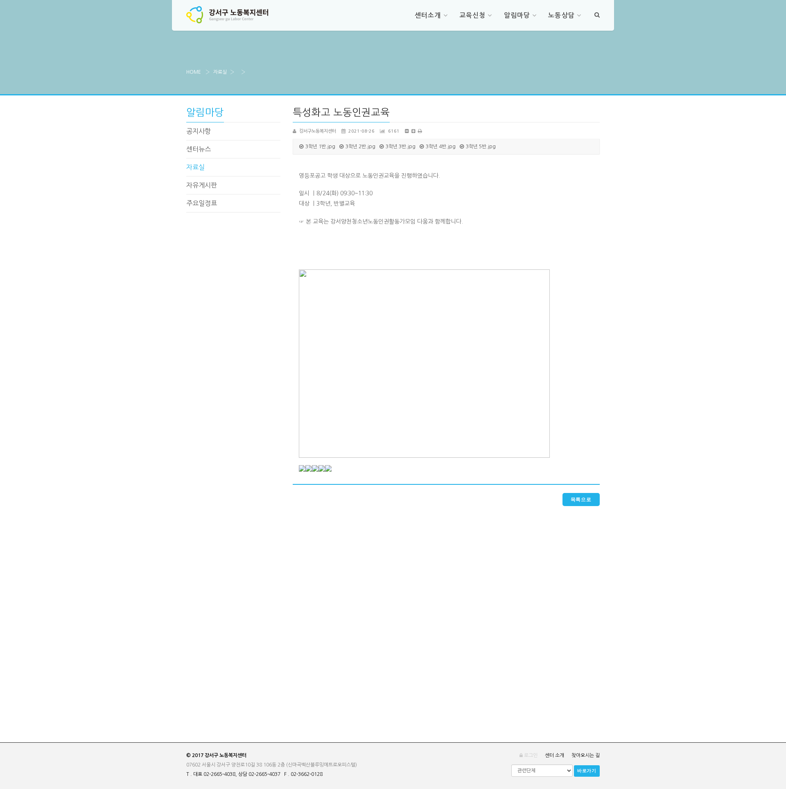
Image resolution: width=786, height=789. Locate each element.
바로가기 (586, 770)
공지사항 (198, 131)
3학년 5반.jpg (481, 146)
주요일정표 (201, 203)
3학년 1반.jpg (320, 146)
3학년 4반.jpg (441, 146)
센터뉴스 (198, 149)
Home (193, 72)
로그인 (530, 755)
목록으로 (581, 499)
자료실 (220, 72)
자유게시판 (201, 185)
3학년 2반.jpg (360, 146)
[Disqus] (446, 608)
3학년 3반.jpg (401, 146)
